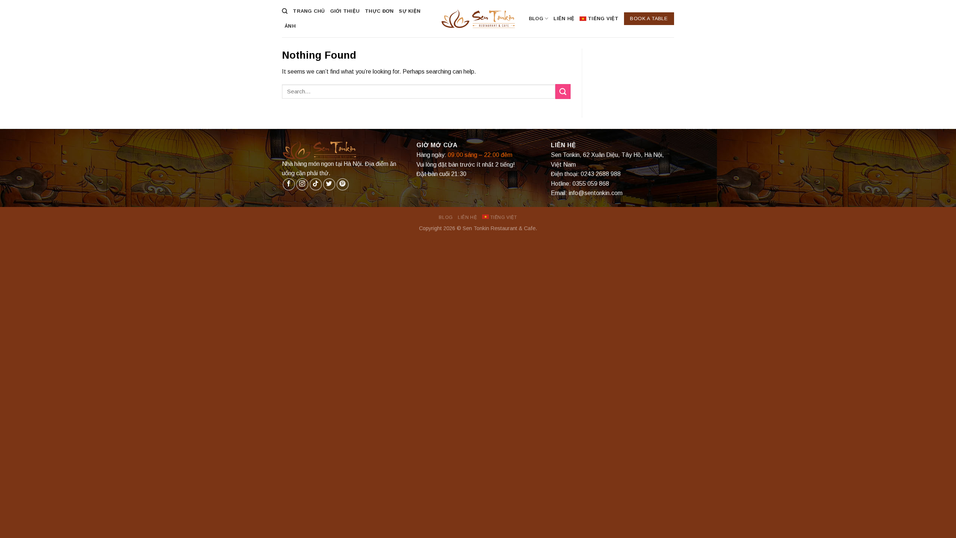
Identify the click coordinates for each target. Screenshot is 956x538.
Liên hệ (563, 18)
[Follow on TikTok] (316, 184)
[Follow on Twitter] (329, 184)
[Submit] (562, 91)
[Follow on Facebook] (289, 184)
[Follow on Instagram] (302, 184)
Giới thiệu (345, 11)
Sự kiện (409, 11)
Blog (536, 18)
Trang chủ (309, 11)
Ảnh (290, 26)
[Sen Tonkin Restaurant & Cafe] (478, 18)
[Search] (285, 11)
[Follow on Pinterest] (342, 184)
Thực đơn (379, 11)
